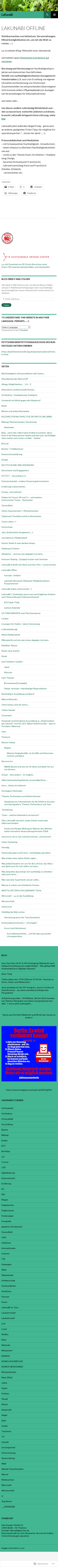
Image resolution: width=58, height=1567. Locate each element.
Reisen (4, 1404)
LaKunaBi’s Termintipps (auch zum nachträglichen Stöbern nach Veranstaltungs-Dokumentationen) (28, 595)
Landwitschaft (8, 1318)
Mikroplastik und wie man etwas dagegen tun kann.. (25, 640)
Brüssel (4, 443)
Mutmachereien (8, 1372)
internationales (8, 1248)
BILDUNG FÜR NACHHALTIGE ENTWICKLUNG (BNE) (26, 416)
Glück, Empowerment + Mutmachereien (19, 511)
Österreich (6, 715)
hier (3, 118)
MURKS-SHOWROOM (12, 1361)
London (4, 618)
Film (3, 1194)
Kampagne (6, 1264)
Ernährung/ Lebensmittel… (13, 486)
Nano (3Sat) (6, 1377)
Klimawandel (7, 1275)
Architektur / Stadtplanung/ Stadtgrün (19, 395)
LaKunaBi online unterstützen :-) (16, 589)
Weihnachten (7, 1479)
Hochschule (6, 527)
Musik (4, 656)
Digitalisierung (8, 1172)
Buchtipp (5, 1151)
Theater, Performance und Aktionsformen (20, 796)
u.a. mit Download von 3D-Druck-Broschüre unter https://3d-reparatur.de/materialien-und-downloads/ (25, 265)
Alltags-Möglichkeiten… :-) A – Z (16, 384)
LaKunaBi (7, 14)
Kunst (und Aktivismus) (15, 928)
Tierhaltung (6, 809)
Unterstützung (8, 1453)
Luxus (4, 1329)
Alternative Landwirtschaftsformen (17, 389)
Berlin (4, 406)
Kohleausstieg (8, 1280)
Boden (4, 1140)
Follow (6, 305)
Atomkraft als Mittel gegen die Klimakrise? (21, 400)
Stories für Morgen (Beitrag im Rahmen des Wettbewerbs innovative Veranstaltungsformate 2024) (28, 829)
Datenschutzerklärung (11, 454)
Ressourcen (7, 761)
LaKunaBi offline (9, 570)
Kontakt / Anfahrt (12, 575)
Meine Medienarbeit (10, 634)
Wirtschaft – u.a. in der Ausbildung (17, 896)
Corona (4, 1162)
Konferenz (6, 1291)
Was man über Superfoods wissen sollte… (20, 879)
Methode (5, 1345)
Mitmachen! (7, 1350)
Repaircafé (6, 1409)
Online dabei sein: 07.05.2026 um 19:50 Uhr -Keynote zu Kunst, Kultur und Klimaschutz (27, 980)
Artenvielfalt (7, 1119)
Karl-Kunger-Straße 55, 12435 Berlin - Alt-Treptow (13, 1526)
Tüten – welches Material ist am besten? (20, 815)
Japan (7, 667)
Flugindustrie (7, 1205)
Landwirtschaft (8, 1312)
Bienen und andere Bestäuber (15, 411)
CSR (3, 1167)
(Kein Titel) (6, 974)
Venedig (5, 847)
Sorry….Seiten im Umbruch (13, 785)
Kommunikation (8, 1286)
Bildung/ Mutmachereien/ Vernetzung (19, 422)
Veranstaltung (8, 1458)
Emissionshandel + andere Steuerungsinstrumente (25, 481)
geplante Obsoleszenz (11, 1226)
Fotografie (6, 1221)
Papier (4, 1388)
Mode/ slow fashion (10, 651)
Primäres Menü (54, 14)
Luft (3, 1323)
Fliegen (7, 747)
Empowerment (8, 1178)
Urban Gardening (9, 842)
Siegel (4, 1415)
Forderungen (7, 1216)
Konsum (5, 1296)
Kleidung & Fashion (10, 548)
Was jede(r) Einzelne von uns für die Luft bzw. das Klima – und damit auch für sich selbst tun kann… (27, 864)
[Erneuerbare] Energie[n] (15, 683)
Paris (3, 731)
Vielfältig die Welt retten (13, 912)
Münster (8, 672)
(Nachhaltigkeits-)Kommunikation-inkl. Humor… (23, 373)
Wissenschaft (7, 901)
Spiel (3, 1420)
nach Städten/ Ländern (12, 661)
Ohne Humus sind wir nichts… (15, 704)
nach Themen (7, 677)
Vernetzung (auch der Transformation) (22, 917)
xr (2, 1496)
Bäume (4, 1129)
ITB (3, 1259)
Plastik (4, 1399)
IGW (3, 1237)
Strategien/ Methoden (11, 791)
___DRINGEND (8, 1506)
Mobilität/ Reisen (9, 645)
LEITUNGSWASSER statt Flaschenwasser (21, 613)
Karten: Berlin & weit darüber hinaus (18, 543)
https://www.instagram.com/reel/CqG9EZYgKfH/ (29, 1090)
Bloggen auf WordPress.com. (13, 1548)
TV (2, 1436)
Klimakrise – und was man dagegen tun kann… (22, 554)
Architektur (6, 1113)
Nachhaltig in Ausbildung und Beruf (17, 694)
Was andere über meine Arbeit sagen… (19, 858)
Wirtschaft (6, 1485)
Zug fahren (6, 1501)
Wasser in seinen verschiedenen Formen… (20, 885)
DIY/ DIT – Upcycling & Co (13, 476)
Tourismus (6, 1431)
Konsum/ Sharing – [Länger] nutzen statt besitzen (24, 559)
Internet (5, 1253)
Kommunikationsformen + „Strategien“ (19, 923)
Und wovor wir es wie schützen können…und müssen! (26, 836)
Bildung (4, 1135)
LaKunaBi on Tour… (10, 1307)
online (4, 1383)
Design (4, 459)
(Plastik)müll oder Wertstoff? (14, 379)
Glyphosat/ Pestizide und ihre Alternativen (21, 516)
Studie (4, 1426)
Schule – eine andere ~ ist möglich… (17, 774)
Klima (4, 1269)
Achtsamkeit (7, 1108)
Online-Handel (8, 710)
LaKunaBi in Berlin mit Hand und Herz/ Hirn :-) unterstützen (28, 564)
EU (2, 1189)
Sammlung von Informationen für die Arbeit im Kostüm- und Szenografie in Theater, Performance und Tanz (29, 803)
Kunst (4, 1302)
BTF (3, 1146)
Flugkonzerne (7, 1210)
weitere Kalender (12, 607)
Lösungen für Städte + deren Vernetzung (20, 624)
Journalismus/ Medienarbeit (14, 537)
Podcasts (5, 737)
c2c (3, 1156)
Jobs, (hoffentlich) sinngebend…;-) (17, 532)
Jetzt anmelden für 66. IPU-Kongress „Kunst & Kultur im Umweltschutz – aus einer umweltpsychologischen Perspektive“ (27, 990)
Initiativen (6, 1242)
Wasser (4, 1474)
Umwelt (5, 1442)
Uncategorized (8, 1447)
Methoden (9, 427)
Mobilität (5, 1356)
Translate (23, 330)
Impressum (6, 906)
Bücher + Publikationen (12, 449)
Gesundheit (7, 505)
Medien (4, 1334)
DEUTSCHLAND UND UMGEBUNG (17, 465)
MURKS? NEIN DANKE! (12, 1366)
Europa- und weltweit (11, 492)
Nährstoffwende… (9, 699)
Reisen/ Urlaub (8, 742)
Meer (3, 1339)
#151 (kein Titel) (11, 602)
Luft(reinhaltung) (9, 629)
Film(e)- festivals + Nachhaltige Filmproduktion (25, 688)
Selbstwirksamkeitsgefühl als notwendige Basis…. (24, 780)
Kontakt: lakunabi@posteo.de (15, 1530)
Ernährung (6, 1183)
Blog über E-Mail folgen (15, 279)
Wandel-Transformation (12, 1469)
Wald (3, 1463)
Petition (5, 1393)
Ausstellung (7, 1124)
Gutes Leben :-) (8, 521)
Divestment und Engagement (15, 470)
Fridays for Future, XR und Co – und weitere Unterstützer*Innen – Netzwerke (21, 498)
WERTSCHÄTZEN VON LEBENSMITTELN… (21, 890)
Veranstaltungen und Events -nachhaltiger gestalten (26, 852)
